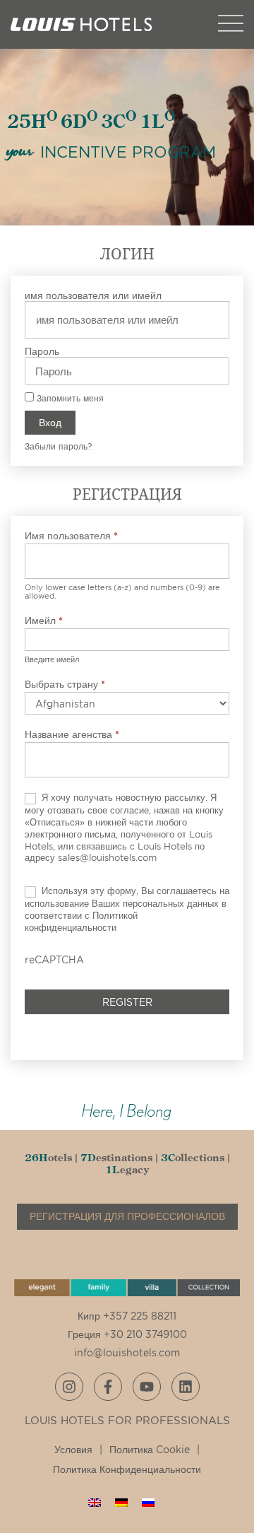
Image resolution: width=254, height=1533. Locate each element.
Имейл (44, 620)
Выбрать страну (65, 684)
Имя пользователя (71, 535)
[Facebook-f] (108, 1387)
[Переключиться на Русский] (148, 1502)
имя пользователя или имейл (93, 295)
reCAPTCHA (54, 959)
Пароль (42, 351)
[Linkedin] (185, 1387)
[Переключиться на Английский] (94, 1502)
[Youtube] (147, 1387)
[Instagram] (69, 1387)
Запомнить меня (69, 398)
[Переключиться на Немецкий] (121, 1502)
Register (127, 1002)
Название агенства (72, 734)
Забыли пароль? (58, 446)
